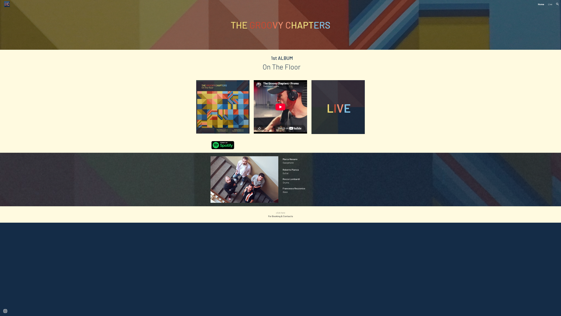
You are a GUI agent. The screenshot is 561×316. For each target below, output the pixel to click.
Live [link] (550, 4)
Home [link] (541, 4)
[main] (280, 25)
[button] (557, 4)
